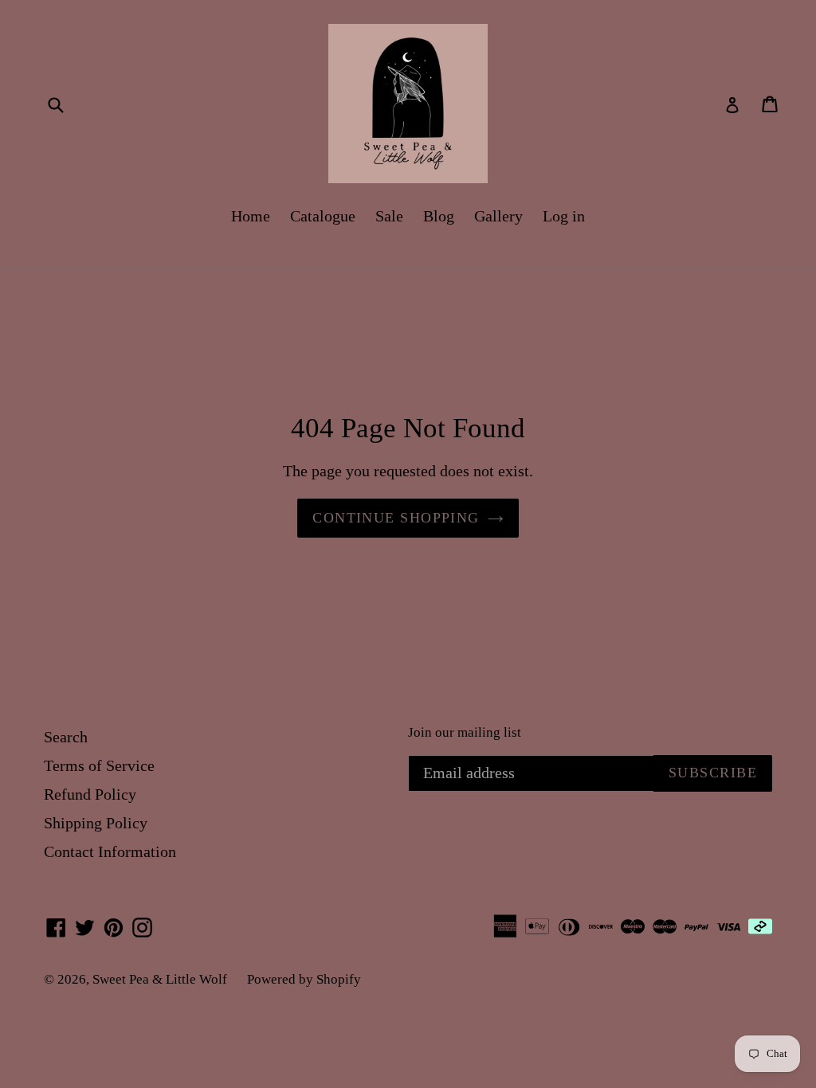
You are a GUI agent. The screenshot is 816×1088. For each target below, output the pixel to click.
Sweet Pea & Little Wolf (159, 979)
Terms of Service (99, 765)
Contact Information (110, 851)
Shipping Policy (95, 823)
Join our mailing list (464, 732)
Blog (438, 216)
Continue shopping (395, 518)
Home (250, 216)
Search (66, 737)
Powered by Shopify (304, 979)
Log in (564, 216)
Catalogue (322, 216)
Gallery (498, 216)
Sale (389, 216)
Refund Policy (90, 794)
